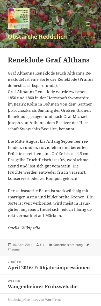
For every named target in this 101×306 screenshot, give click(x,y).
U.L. (43, 245)
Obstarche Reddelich (37, 36)
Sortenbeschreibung (68, 245)
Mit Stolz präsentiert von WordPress (34, 299)
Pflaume (14, 249)
